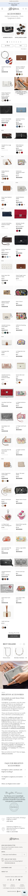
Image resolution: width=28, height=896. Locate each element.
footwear (13, 747)
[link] (14, 807)
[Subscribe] (24, 854)
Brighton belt (5, 720)
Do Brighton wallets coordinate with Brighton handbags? (12, 770)
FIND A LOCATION (12, 831)
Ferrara (6, 744)
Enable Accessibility (14, 1)
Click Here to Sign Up (10, 863)
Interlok (11, 744)
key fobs (14, 726)
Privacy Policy (4, 885)
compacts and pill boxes (17, 728)
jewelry (19, 746)
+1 (24, 126)
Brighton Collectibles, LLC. (11, 888)
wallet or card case (14, 717)
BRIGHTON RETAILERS (12, 891)
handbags (5, 747)
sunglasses (16, 723)
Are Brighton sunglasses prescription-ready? (12, 777)
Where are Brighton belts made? (11, 783)
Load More (14, 636)
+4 (24, 204)
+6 (9, 100)
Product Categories (22, 885)
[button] (2, 9)
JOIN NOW (10, 821)
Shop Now (14, 5)
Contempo (20, 744)
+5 (9, 256)
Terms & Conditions (12, 885)
